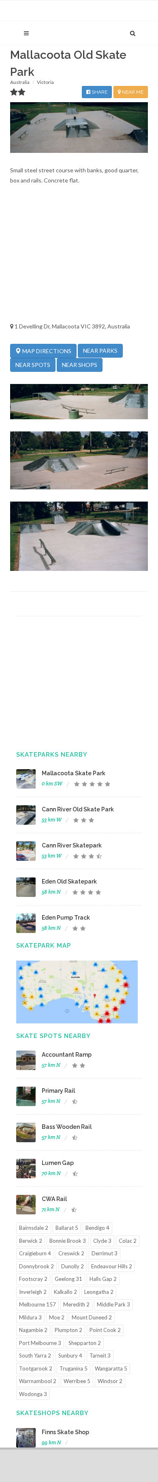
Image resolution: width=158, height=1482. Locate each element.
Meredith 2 (76, 1304)
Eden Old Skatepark (69, 881)
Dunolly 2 (72, 1266)
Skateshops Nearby (52, 1413)
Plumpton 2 (68, 1330)
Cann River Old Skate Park (78, 809)
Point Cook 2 (105, 1330)
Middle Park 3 (113, 1304)
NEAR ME (132, 92)
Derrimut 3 (104, 1253)
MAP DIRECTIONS (46, 350)
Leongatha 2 (98, 1292)
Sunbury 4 (70, 1355)
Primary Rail (58, 1090)
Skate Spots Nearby (53, 1036)
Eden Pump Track (66, 917)
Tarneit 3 (100, 1355)
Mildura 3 (30, 1317)
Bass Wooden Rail (67, 1127)
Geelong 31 (68, 1279)
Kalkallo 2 (65, 1292)
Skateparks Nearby (52, 754)
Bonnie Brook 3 (67, 1241)
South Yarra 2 (35, 1355)
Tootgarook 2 (35, 1368)
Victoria (45, 82)
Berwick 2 (30, 1241)
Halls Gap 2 (103, 1279)
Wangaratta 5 (111, 1368)
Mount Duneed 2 (92, 1317)
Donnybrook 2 (36, 1266)
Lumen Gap (58, 1163)
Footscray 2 (33, 1279)
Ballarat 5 (67, 1228)
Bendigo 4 (97, 1228)
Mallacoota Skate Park (73, 773)
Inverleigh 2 (33, 1292)
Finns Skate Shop (65, 1432)
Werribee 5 (77, 1381)
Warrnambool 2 (37, 1381)
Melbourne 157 (37, 1304)
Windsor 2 (110, 1381)
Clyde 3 (102, 1241)
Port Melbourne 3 (40, 1343)
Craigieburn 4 (35, 1253)
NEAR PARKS (100, 350)
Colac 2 (128, 1241)
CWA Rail (54, 1199)
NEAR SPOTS (32, 364)
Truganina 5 (74, 1368)
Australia (20, 82)
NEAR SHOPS (79, 364)
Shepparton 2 (84, 1343)
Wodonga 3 (33, 1394)
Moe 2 (56, 1317)
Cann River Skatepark (72, 845)
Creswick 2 (71, 1253)
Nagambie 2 (33, 1330)
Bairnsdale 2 (33, 1228)
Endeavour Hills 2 (111, 1266)
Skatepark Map (43, 945)
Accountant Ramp (67, 1054)
